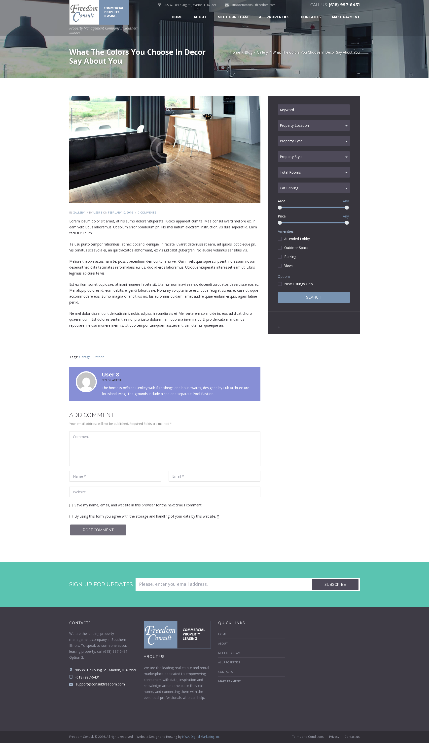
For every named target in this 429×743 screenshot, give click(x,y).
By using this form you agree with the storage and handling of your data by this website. (146, 516)
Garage (85, 357)
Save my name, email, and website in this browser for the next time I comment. (138, 505)
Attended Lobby (297, 238)
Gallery (262, 52)
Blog (248, 52)
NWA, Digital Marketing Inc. (201, 737)
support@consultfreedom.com (253, 5)
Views (288, 265)
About (200, 17)
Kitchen (99, 357)
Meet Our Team (233, 17)
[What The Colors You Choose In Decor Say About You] (164, 149)
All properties (274, 17)
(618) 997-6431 (344, 4)
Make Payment (346, 17)
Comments (147, 212)
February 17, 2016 (120, 212)
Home (177, 17)
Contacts (311, 17)
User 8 (97, 212)
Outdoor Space (296, 247)
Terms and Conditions (308, 737)
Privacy (334, 737)
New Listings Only (298, 283)
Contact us (352, 737)
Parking (290, 256)
